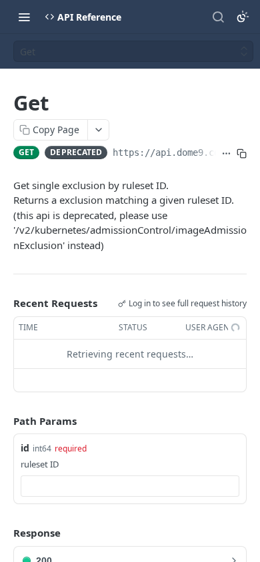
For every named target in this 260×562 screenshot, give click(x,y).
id (25, 447)
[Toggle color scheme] (242, 16)
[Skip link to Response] (4, 533)
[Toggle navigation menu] (24, 16)
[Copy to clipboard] (242, 154)
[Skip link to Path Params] (4, 421)
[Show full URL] (226, 154)
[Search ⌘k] (218, 16)
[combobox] (130, 486)
